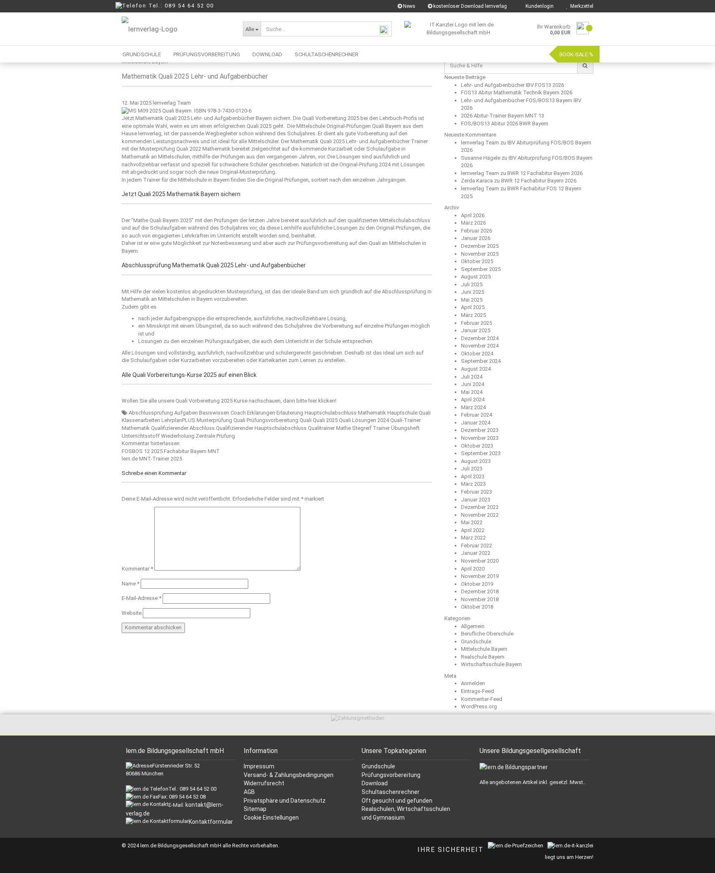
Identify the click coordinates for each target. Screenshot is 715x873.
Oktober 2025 (477, 261)
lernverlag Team (172, 103)
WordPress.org (479, 706)
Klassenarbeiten (141, 420)
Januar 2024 (475, 423)
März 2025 (473, 315)
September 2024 (481, 361)
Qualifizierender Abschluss (183, 428)
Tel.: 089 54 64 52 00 (181, 5)
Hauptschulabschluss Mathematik (345, 413)
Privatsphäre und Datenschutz (285, 800)
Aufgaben (186, 413)
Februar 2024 (476, 415)
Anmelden (473, 683)
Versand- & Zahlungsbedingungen (289, 775)
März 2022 (473, 538)
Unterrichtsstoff (141, 436)
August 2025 (476, 276)
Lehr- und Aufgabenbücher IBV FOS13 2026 (512, 85)
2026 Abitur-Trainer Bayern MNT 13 (502, 116)
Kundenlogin (538, 6)
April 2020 (473, 569)
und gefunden (414, 800)
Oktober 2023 (477, 446)
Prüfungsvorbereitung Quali (279, 420)
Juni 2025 (472, 292)
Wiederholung (177, 436)
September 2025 (481, 269)
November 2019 (480, 576)
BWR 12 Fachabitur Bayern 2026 (545, 173)
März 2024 (473, 407)
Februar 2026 (476, 231)
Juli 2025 (471, 284)
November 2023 (480, 438)
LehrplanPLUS (178, 420)
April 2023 (473, 476)
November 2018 (480, 599)
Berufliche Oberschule (487, 634)
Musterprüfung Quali (221, 420)
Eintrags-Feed (477, 691)
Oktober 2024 (477, 353)
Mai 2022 (471, 522)
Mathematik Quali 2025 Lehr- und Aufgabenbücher (195, 76)
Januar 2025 (475, 330)
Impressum (259, 766)
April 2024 (473, 399)
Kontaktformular (211, 821)
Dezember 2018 (480, 591)
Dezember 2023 (480, 430)
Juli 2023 (471, 468)
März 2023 (473, 484)
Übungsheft (405, 428)
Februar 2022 (476, 545)
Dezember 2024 (480, 338)
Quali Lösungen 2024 (364, 420)
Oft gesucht (378, 800)
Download (267, 54)
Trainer (381, 428)
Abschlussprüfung (151, 413)
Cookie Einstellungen (271, 817)
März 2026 (473, 223)
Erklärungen (261, 413)
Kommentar (137, 569)
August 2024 (476, 369)
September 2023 (481, 453)
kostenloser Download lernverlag (469, 6)
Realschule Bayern (482, 657)
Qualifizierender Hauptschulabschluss (261, 428)
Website (132, 613)
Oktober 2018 (477, 607)
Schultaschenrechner (326, 54)
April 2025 (473, 307)
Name (130, 583)
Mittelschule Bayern (484, 649)
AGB (249, 792)
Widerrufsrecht (264, 783)
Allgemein (473, 626)
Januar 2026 (475, 238)
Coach (238, 413)
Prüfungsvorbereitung (206, 54)
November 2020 (480, 561)
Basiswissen (214, 413)
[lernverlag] (176, 29)
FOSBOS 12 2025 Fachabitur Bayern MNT (171, 451)
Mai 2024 (471, 392)
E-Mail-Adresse (141, 598)
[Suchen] (585, 66)
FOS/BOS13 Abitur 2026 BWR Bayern (504, 123)
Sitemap (255, 809)
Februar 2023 (476, 492)
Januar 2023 (475, 499)
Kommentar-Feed (481, 699)
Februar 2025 (476, 323)
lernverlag (149, 133)
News (408, 6)
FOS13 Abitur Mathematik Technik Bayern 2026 (516, 92)
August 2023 (476, 461)
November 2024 (480, 346)
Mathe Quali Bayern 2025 (162, 220)
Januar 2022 (475, 553)
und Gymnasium (383, 817)
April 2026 (473, 215)
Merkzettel (580, 6)
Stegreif (362, 428)
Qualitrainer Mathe (329, 428)
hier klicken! (322, 401)
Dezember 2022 (480, 507)
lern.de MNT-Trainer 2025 (152, 459)
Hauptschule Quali (409, 413)
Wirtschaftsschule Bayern (491, 664)
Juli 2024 (471, 377)
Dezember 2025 (480, 246)
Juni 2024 (472, 384)
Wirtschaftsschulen (423, 809)
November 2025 (480, 254)
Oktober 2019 (477, 584)
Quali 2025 (325, 420)
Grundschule (141, 54)
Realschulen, (379, 809)
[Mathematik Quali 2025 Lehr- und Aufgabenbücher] (187, 110)
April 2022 (473, 530)
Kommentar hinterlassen (151, 443)
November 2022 (480, 515)
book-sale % (576, 54)
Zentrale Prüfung (215, 436)
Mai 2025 (471, 300)
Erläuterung (289, 413)
